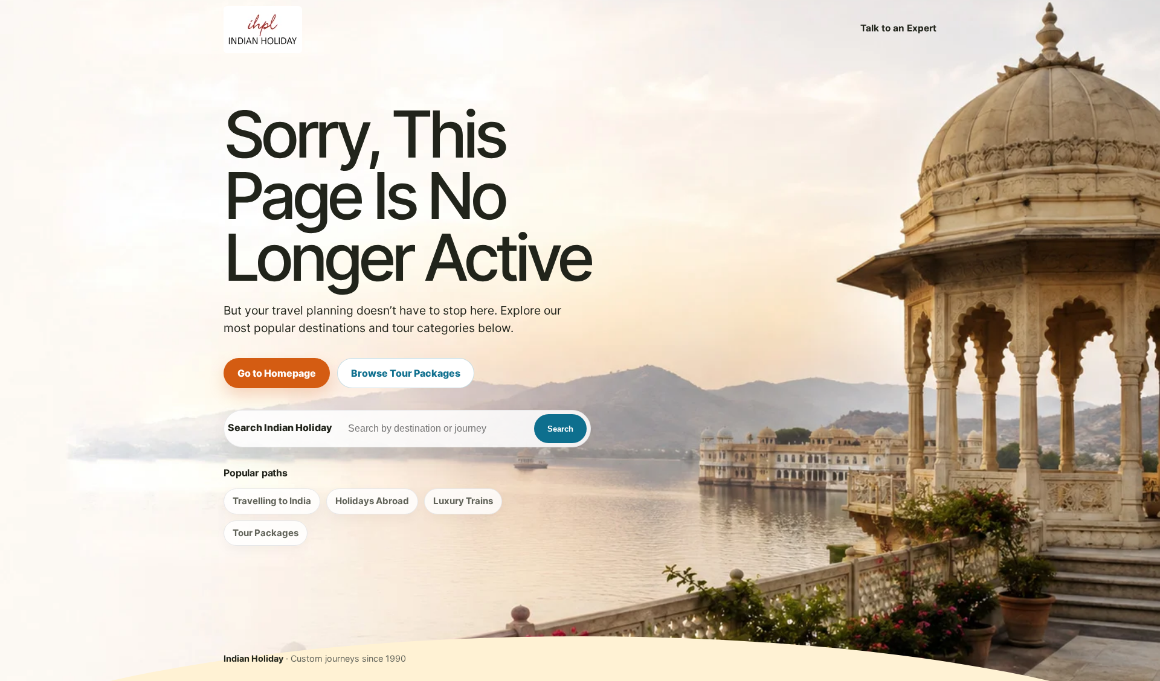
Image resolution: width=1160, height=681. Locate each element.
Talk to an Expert (898, 28)
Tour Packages (265, 533)
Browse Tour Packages (405, 373)
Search (560, 428)
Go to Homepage (276, 373)
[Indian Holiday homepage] (263, 28)
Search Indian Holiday (280, 427)
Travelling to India (272, 501)
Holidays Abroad (372, 501)
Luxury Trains (463, 501)
